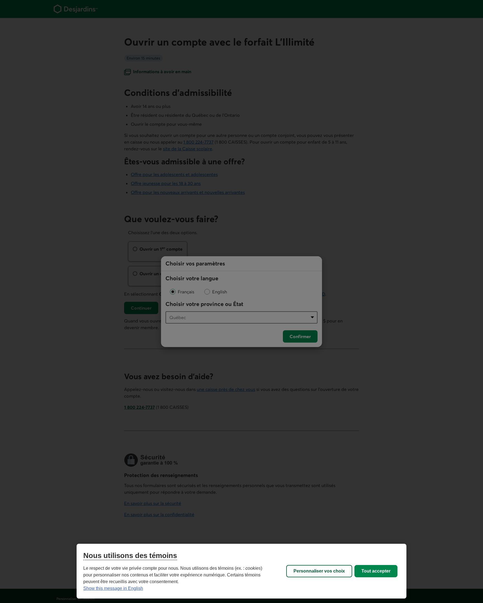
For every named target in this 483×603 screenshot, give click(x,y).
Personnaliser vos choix (319, 571)
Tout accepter (375, 571)
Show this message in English (113, 588)
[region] (241, 571)
